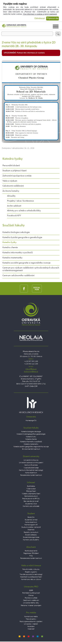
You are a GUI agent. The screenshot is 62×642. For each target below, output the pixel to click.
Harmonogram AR (31, 525)
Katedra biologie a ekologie (16, 232)
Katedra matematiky (12, 258)
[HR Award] (31, 405)
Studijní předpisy (31, 535)
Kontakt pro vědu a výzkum (31, 579)
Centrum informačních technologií (31, 470)
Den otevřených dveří (31, 501)
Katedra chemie (10, 247)
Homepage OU (31, 420)
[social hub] (37, 289)
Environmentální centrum (31, 449)
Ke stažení (31, 626)
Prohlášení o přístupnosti (31, 593)
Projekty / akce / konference (20, 201)
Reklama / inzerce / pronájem (31, 605)
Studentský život (31, 504)
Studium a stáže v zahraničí (31, 527)
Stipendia (31, 530)
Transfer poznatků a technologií (31, 574)
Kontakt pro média (31, 616)
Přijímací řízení (31, 491)
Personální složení (11, 166)
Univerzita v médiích (31, 624)
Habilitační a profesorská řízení (31, 577)
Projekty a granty (31, 572)
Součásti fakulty (13, 225)
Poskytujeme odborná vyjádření (31, 621)
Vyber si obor (31, 489)
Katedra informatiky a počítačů (17, 253)
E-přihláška (31, 486)
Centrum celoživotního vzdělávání (18, 276)
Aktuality (11, 196)
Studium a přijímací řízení (14, 171)
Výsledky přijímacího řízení (31, 494)
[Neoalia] (31, 338)
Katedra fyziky (12, 158)
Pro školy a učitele (31, 598)
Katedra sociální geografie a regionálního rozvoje (26, 263)
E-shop (31, 595)
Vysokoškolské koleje (31, 468)
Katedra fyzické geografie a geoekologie (22, 237)
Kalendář (31, 629)
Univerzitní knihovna (31, 460)
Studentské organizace (31, 537)
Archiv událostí (14, 206)
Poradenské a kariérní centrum (31, 475)
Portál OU (31, 517)
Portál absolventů (31, 551)
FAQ (31, 556)
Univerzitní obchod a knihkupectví (31, 462)
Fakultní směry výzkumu (31, 569)
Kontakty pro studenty (31, 540)
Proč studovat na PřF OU (31, 498)
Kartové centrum (31, 473)
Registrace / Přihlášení (31, 553)
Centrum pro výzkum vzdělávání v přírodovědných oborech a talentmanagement (30, 269)
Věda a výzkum (9, 181)
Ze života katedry (10, 191)
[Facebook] (24, 289)
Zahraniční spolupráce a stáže (16, 176)
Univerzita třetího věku (31, 603)
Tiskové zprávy (31, 619)
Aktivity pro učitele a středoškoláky (24, 211)
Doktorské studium (31, 496)
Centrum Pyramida (31, 465)
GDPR (31, 590)
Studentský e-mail (31, 520)
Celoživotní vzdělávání (13, 186)
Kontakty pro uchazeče (31, 506)
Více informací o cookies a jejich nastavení (40, 14)
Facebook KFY (14, 216)
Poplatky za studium (31, 532)
